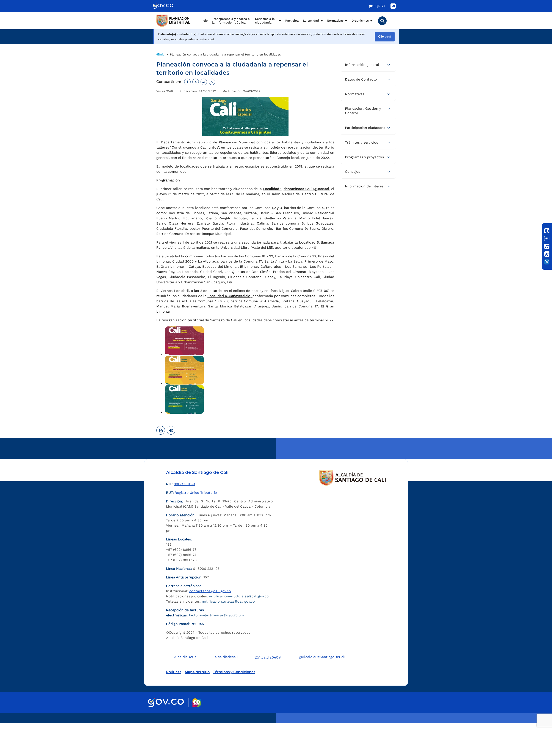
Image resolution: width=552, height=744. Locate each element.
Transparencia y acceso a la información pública (231, 20)
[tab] (368, 65)
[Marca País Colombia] (197, 703)
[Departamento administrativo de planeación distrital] (173, 20)
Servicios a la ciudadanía (265, 20)
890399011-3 (184, 484)
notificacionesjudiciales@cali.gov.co (239, 596)
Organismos (360, 20)
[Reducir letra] (547, 246)
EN (393, 6)
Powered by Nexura (536, 721)
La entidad (311, 20)
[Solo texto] (547, 238)
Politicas (173, 672)
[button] (382, 20)
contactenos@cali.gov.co (210, 591)
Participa (292, 20)
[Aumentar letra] (547, 254)
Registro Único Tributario (196, 493)
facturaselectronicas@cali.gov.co (216, 615)
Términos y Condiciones (234, 672)
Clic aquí (384, 36)
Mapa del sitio (197, 672)
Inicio (204, 20)
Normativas (335, 20)
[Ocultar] (547, 262)
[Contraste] (547, 231)
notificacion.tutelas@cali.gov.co (228, 601)
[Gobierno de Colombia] (167, 6)
